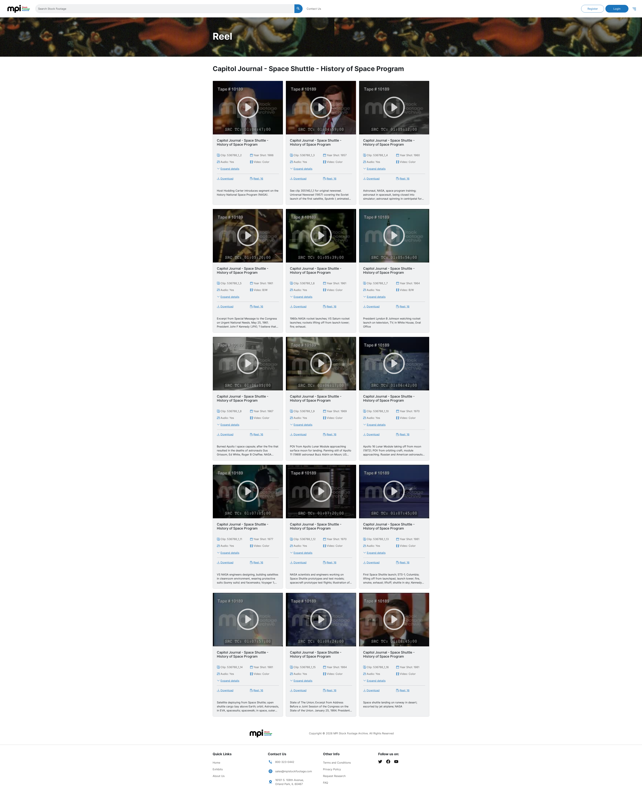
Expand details (230, 168)
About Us (219, 776)
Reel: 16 (258, 178)
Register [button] (592, 8)
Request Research (334, 776)
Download (227, 178)
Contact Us (314, 8)
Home (216, 762)
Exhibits (218, 769)
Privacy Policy (332, 769)
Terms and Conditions (337, 762)
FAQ (325, 782)
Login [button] (616, 8)
